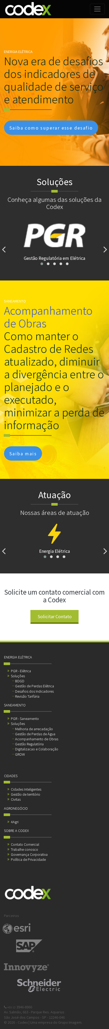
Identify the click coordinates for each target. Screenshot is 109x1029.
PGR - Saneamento (25, 718)
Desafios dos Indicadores (34, 691)
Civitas (16, 799)
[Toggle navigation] (97, 9)
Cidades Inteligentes (26, 789)
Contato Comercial (25, 844)
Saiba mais (23, 453)
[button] (42, 263)
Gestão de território (25, 794)
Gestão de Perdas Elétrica (34, 685)
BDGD (19, 680)
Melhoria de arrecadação (34, 728)
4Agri (15, 821)
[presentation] (3, 249)
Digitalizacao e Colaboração (36, 748)
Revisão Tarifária (27, 696)
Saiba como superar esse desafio (51, 127)
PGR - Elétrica (21, 670)
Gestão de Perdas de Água (35, 733)
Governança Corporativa (29, 854)
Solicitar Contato (55, 616)
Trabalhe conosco (24, 849)
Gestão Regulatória (29, 743)
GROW (20, 754)
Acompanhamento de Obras (36, 738)
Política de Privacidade (28, 859)
